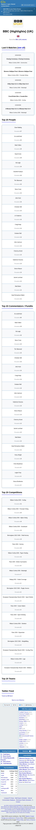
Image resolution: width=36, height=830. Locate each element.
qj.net (13, 809)
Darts (20, 726)
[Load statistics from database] (30, 751)
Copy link (8, 705)
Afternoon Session (24, 758)
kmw (2, 786)
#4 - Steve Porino (5, 761)
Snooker (21, 743)
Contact (18, 802)
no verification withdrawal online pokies (23, 809)
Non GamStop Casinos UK (26, 811)
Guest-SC (3, 782)
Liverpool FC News (9, 798)
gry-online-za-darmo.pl (8, 805)
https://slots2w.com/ (5, 806)
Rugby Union (22, 741)
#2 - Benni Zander (6, 756)
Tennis (21, 745)
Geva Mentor (31, 764)
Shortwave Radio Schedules (23, 800)
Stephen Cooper (29, 816)
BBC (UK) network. (21, 39)
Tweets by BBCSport (7, 696)
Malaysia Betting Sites (14, 806)
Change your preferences (8, 818)
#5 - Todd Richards (6, 763)
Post (15, 705)
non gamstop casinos (15, 811)
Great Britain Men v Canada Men (18, 96)
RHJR (2, 773)
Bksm (2, 790)
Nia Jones (30, 775)
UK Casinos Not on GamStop (24, 812)
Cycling (21, 725)
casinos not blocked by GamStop (26, 806)
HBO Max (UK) (31, 760)
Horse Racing (22, 730)
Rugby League (23, 739)
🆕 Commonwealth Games (28, 5)
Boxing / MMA (22, 721)
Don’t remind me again (7, 14)
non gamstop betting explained (18, 808)
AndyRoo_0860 (5, 779)
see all (21, 48)
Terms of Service (30, 820)
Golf (20, 728)
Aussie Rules (22, 715)
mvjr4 (2, 775)
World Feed (28, 771)
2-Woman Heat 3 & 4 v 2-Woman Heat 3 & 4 (18, 108)
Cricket (21, 723)
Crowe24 (3, 784)
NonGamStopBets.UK (18, 805)
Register (3, 4)
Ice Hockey (22, 732)
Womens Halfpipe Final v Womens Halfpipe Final (18, 71)
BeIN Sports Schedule (21, 798)
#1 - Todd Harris (5, 754)
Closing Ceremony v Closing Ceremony (18, 59)
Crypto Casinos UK (13, 812)
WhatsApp (29, 705)
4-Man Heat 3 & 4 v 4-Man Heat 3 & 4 (18, 84)
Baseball (21, 717)
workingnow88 (5, 788)
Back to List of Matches (18, 700)
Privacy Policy (19, 818)
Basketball (22, 719)
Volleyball (21, 747)
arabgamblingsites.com (5, 811)
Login (8, 4)
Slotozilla (27, 808)
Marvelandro (4, 777)
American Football (24, 714)
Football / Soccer (23, 712)
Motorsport (22, 734)
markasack (4, 792)
